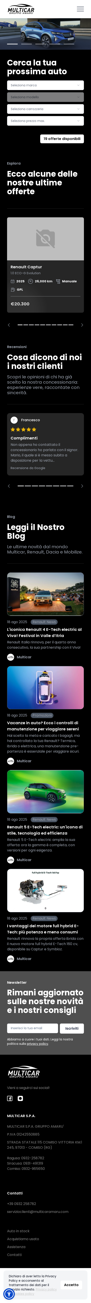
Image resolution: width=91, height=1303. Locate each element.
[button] (9, 1294)
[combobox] (45, 85)
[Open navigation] (80, 9)
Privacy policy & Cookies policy (33, 1291)
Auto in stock (18, 1231)
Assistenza (16, 1246)
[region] (45, 272)
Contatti (14, 1254)
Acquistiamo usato (23, 1238)
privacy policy (37, 1044)
